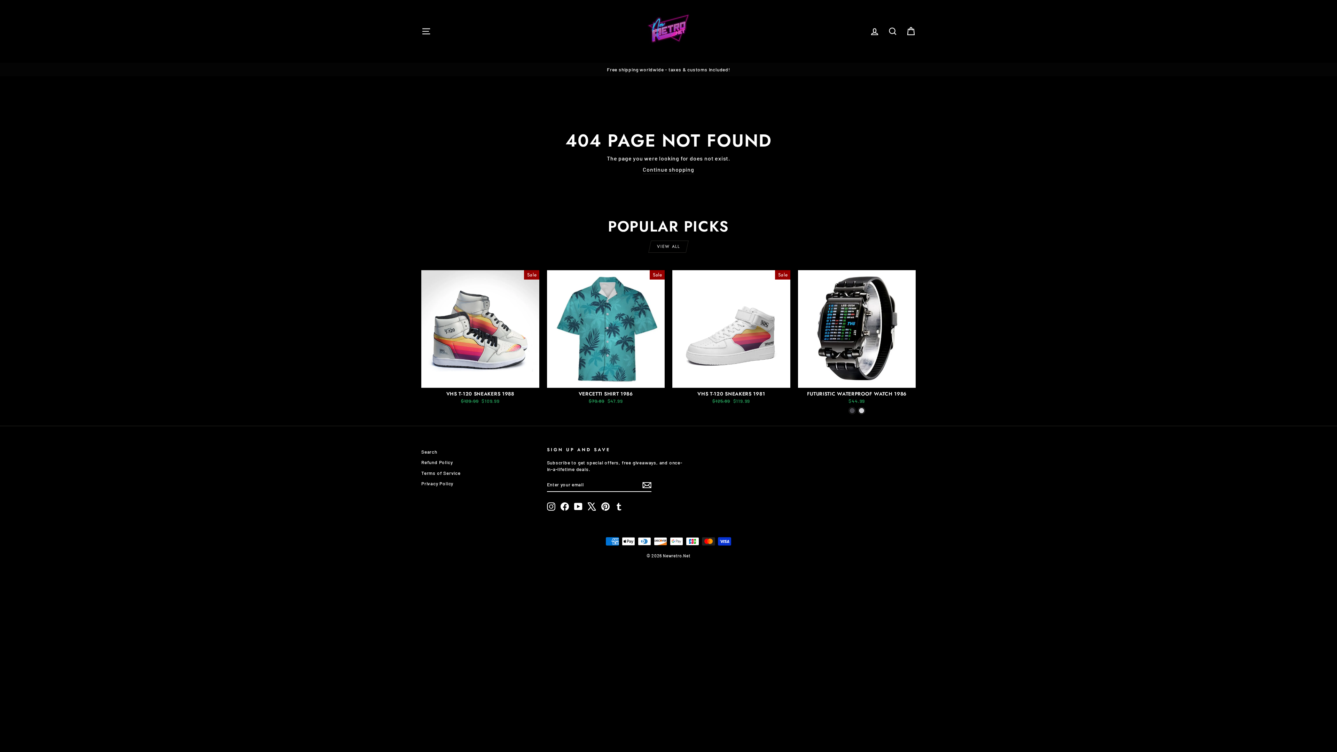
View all (668, 246)
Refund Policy (437, 462)
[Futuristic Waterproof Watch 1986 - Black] (852, 410)
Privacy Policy (437, 483)
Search (429, 452)
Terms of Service (441, 473)
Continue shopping (668, 169)
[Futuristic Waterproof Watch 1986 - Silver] (861, 410)
